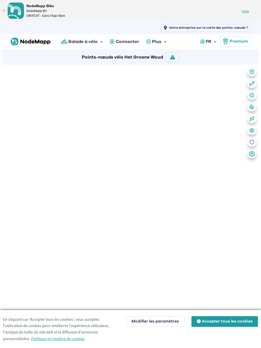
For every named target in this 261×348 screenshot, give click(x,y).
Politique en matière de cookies (58, 338)
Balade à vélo (83, 41)
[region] (130, 205)
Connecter (127, 41)
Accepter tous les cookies (227, 321)
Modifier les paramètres (155, 321)
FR (208, 41)
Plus (156, 41)
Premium (239, 41)
